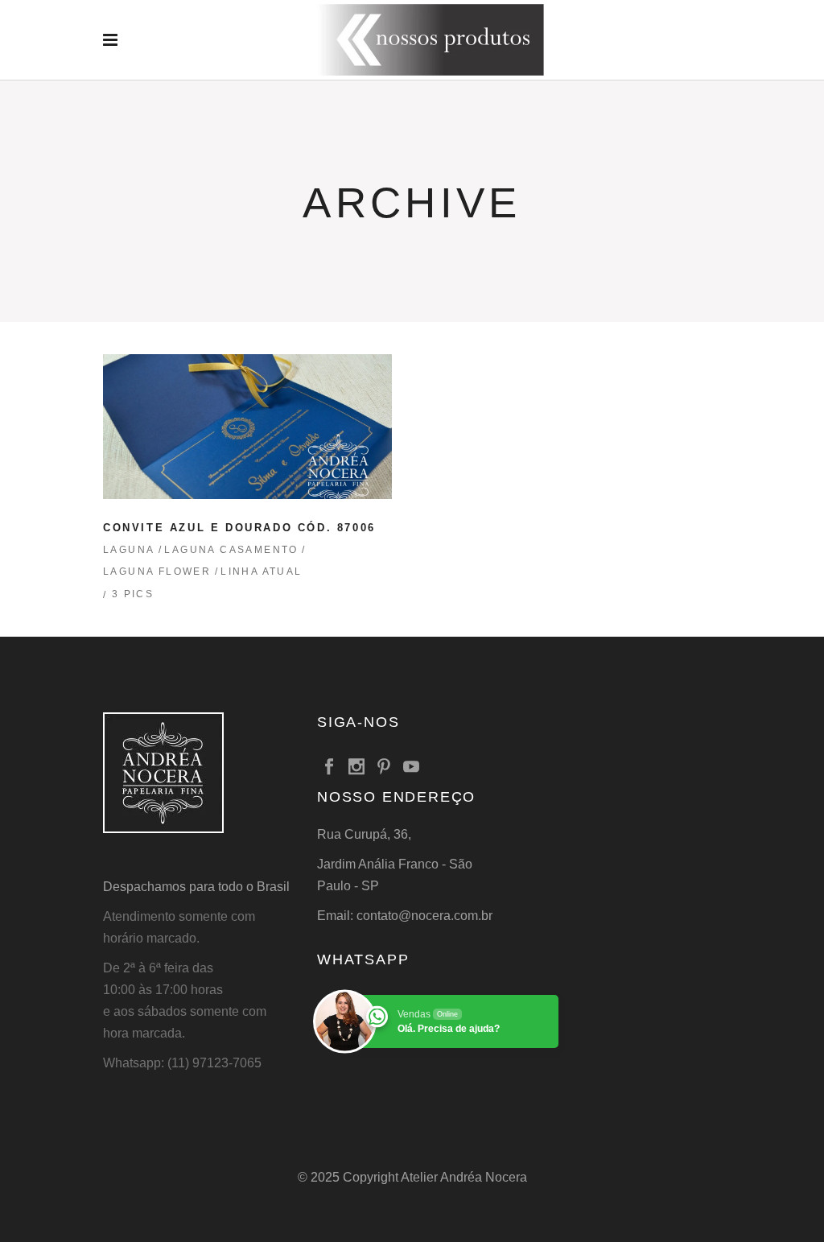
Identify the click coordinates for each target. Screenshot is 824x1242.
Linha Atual (261, 571)
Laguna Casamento (231, 549)
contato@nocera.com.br (424, 915)
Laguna (128, 549)
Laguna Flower (157, 571)
